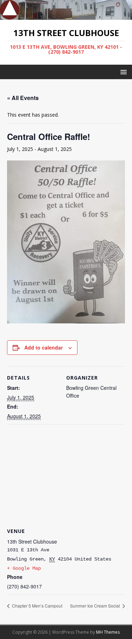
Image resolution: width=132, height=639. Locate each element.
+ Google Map (24, 568)
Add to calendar (43, 347)
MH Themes (108, 632)
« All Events (23, 98)
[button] (122, 71)
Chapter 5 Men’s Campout (36, 606)
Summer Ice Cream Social (95, 606)
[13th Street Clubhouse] (66, 15)
